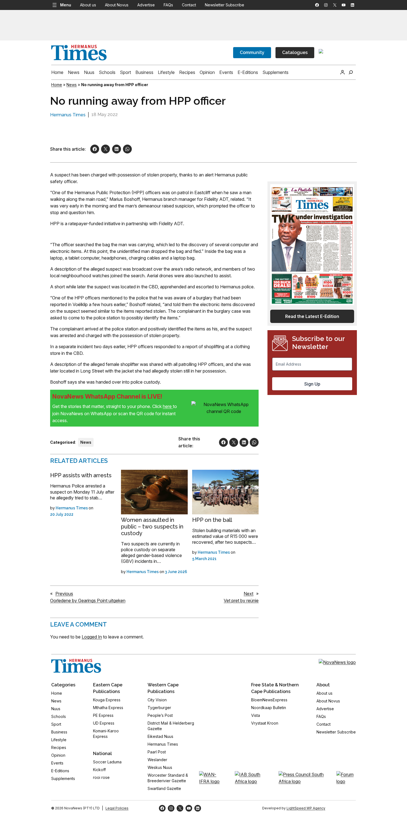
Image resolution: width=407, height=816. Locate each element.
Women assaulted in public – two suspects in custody (152, 527)
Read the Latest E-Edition (312, 316)
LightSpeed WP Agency (306, 808)
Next (248, 593)
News (71, 84)
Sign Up (312, 384)
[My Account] (342, 72)
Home (56, 84)
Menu (65, 4)
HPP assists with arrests (81, 475)
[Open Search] (351, 72)
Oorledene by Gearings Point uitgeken (87, 600)
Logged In (92, 637)
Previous (64, 593)
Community (252, 52)
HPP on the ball (212, 520)
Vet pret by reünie (241, 600)
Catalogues (295, 52)
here (168, 406)
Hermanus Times (68, 114)
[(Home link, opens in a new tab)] (76, 666)
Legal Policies (116, 808)
